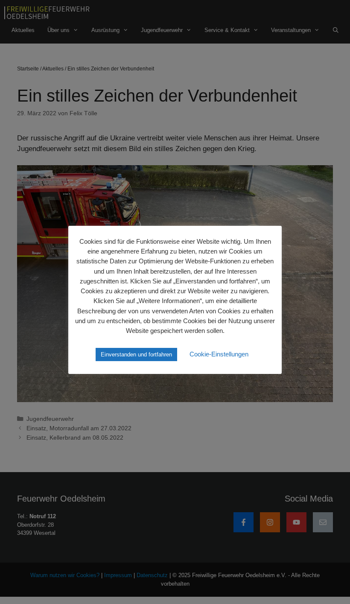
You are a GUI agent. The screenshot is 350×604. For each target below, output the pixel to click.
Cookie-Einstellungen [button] (219, 354)
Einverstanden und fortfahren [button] (136, 354)
